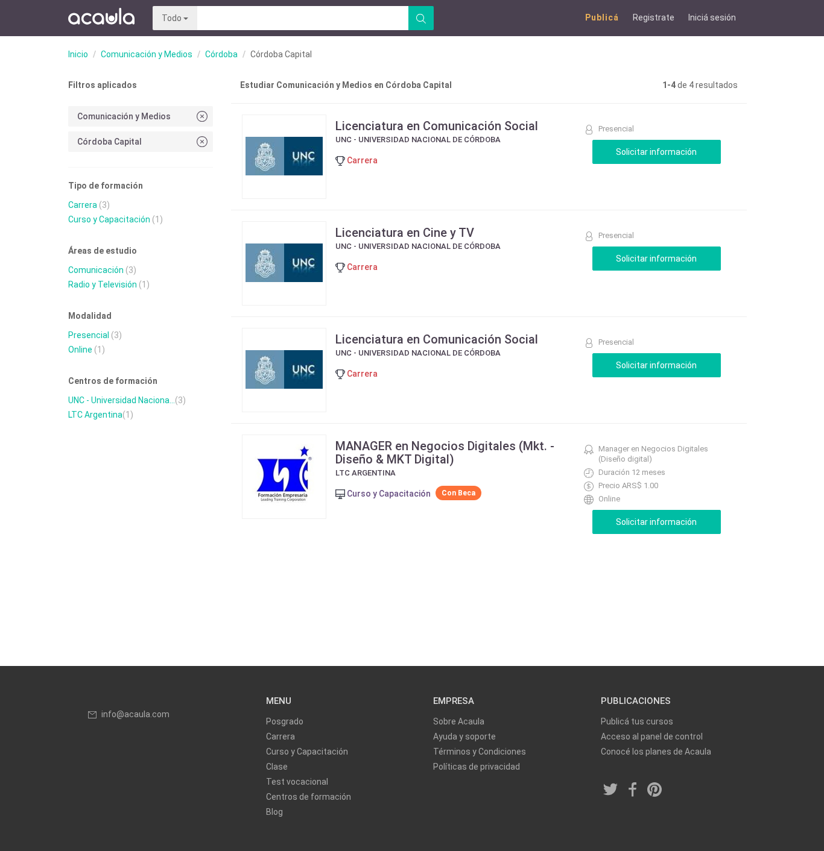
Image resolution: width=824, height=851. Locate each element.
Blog (274, 812)
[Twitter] (611, 791)
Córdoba (221, 54)
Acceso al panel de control (652, 736)
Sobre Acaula (458, 721)
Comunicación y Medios (146, 54)
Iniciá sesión (712, 17)
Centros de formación (308, 797)
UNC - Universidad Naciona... (121, 400)
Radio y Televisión (102, 284)
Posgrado (284, 721)
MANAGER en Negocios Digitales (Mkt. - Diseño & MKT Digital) (444, 452)
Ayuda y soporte (464, 736)
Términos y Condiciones (479, 751)
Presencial (88, 335)
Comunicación (96, 270)
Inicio (78, 54)
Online (80, 349)
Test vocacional (297, 782)
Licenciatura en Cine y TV (404, 232)
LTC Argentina (95, 414)
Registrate (653, 17)
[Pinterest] (655, 791)
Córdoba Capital (109, 141)
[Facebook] (633, 791)
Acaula (101, 18)
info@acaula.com (135, 714)
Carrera (82, 205)
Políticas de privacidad (476, 766)
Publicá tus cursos (637, 721)
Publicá (602, 17)
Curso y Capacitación (109, 219)
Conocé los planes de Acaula (656, 751)
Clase (277, 766)
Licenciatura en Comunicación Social (436, 126)
